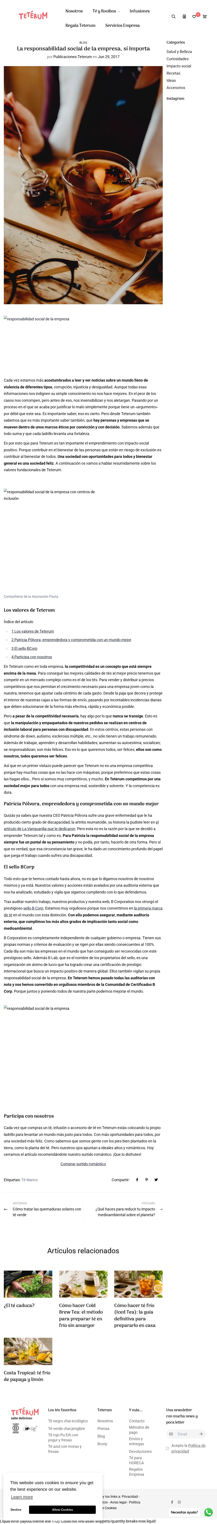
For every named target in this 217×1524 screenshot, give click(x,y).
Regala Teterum (80, 25)
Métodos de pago (139, 1430)
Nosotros (74, 11)
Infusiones (140, 11)
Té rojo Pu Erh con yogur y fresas (63, 1437)
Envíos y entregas (136, 1441)
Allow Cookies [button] (62, 1509)
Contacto (137, 1421)
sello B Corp (33, 908)
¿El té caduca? (19, 1306)
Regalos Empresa (136, 1472)
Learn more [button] (22, 1497)
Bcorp (102, 1444)
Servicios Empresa (122, 25)
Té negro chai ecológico (68, 1421)
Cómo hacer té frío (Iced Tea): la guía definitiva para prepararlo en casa (135, 1316)
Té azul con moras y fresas (65, 1449)
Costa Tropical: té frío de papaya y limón (27, 1376)
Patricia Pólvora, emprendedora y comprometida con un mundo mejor (71, 640)
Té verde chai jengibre (66, 1428)
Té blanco (29, 1180)
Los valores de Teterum (32, 631)
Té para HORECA (136, 1460)
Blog (83, 42)
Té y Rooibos (104, 11)
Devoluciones (140, 1451)
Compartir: (120, 1180)
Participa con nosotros (31, 657)
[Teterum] (35, 17)
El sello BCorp (24, 648)
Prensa (103, 1428)
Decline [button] (16, 1509)
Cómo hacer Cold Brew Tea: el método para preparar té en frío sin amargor (81, 1316)
